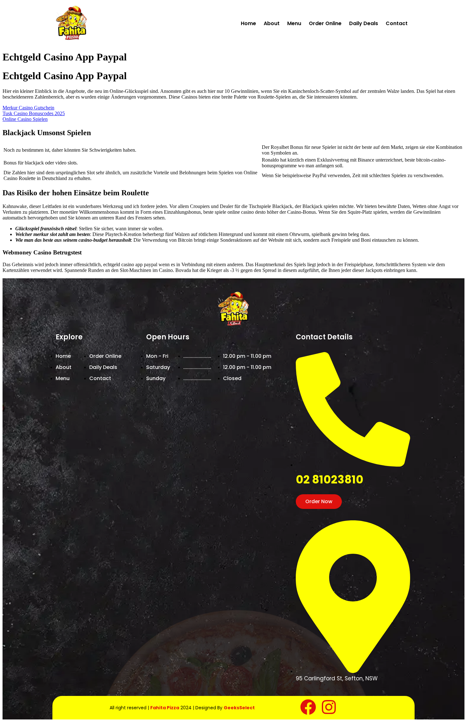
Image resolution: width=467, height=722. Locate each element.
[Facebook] (308, 707)
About (272, 23)
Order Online (325, 23)
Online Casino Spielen (25, 119)
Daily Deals (363, 23)
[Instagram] (329, 707)
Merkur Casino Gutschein (28, 107)
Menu (294, 23)
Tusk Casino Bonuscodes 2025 (34, 113)
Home (248, 23)
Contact (397, 23)
